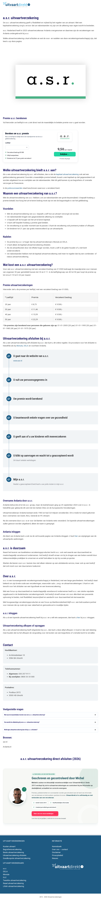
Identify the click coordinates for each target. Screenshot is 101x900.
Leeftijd (7, 143)
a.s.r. (5, 868)
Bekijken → (64, 154)
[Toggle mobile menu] (97, 4)
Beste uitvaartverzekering (13, 852)
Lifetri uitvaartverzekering (13, 886)
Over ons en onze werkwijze (43, 813)
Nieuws (55, 858)
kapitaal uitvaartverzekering (67, 174)
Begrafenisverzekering (12, 849)
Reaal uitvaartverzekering (13, 883)
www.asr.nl (17, 361)
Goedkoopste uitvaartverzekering (16, 858)
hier (76, 536)
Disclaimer (56, 852)
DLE (4, 877)
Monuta (19, 346)
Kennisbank (56, 846)
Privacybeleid (57, 855)
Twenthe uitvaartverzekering (14, 880)
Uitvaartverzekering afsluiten (14, 855)
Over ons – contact (60, 849)
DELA (26, 346)
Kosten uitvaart (9, 846)
